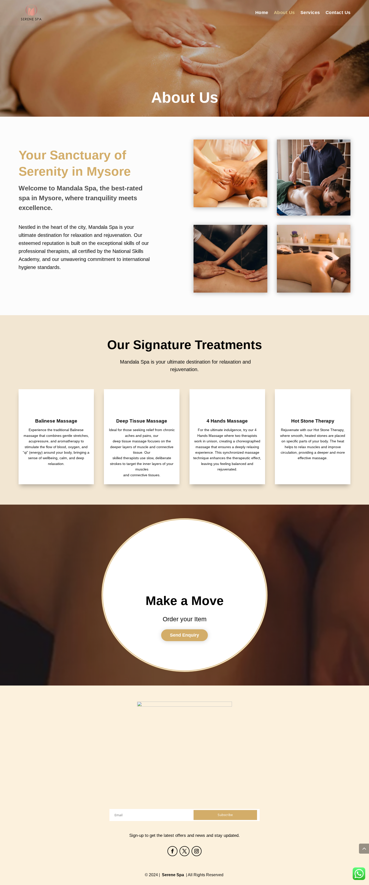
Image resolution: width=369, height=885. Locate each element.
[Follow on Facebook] (172, 851)
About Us (284, 12)
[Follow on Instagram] (197, 851)
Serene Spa (173, 875)
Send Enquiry (184, 635)
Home (261, 12)
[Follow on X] (184, 851)
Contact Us (338, 12)
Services (310, 12)
